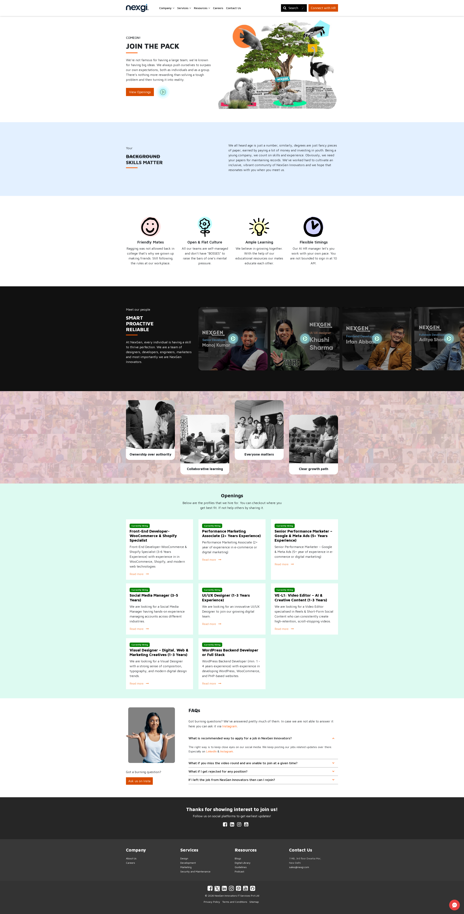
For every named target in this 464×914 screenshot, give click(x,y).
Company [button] (166, 8)
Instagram (229, 726)
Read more (137, 574)
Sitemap (254, 901)
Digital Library (242, 862)
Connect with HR (323, 8)
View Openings (140, 92)
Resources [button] (201, 8)
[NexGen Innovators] (137, 8)
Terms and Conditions (234, 901)
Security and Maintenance (195, 871)
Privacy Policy (212, 901)
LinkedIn (211, 751)
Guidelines (241, 867)
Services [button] (183, 8)
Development (188, 862)
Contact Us (233, 8)
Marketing (186, 867)
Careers (218, 8)
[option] (234, 338)
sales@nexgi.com (299, 867)
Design (184, 858)
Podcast (239, 871)
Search (296, 8)
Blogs (238, 858)
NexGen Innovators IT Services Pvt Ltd (237, 895)
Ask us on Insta (139, 781)
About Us (131, 858)
